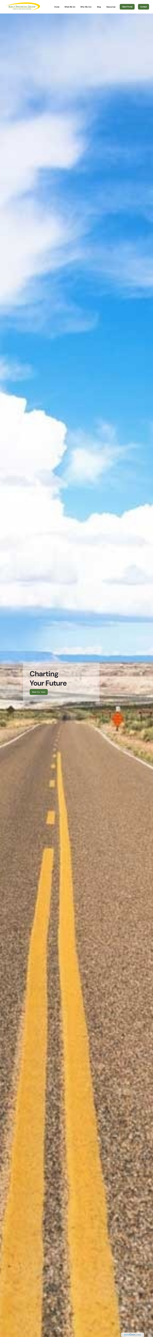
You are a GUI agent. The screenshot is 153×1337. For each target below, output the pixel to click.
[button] (56, 7)
